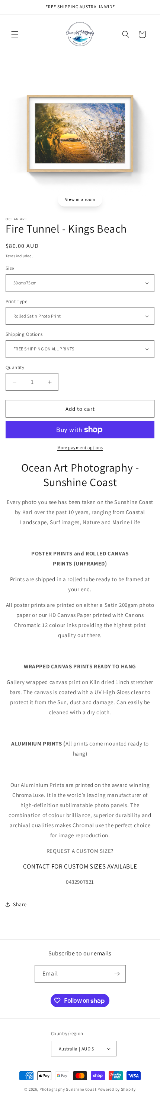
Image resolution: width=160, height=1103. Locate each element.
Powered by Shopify (116, 1089)
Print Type (16, 301)
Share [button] (20, 904)
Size (10, 268)
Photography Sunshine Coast (67, 1089)
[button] (15, 34)
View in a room (80, 199)
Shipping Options (24, 334)
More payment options (80, 447)
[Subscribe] (117, 974)
